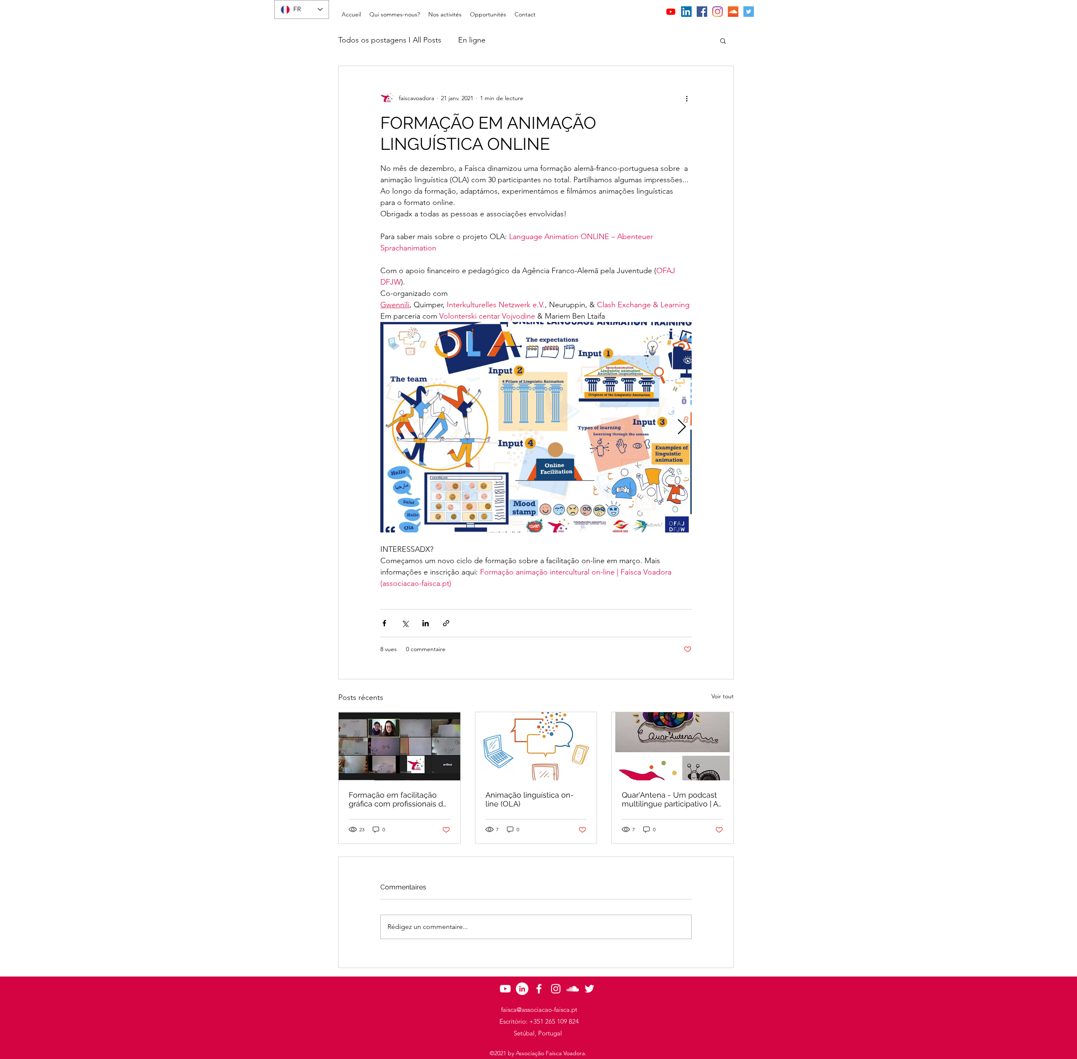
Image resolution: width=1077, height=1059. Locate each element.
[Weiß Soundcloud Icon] (572, 988)
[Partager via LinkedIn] (426, 623)
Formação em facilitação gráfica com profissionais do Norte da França (398, 799)
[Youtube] (671, 11)
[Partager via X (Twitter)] (405, 623)
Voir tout (722, 696)
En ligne (471, 40)
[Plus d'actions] (687, 98)
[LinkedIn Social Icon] (686, 11)
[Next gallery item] (682, 427)
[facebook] (702, 11)
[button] (394, 14)
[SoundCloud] (733, 11)
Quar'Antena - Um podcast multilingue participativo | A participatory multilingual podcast (670, 799)
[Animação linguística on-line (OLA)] (536, 746)
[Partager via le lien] (446, 623)
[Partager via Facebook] (384, 623)
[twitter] (748, 11)
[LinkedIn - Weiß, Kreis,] (522, 988)
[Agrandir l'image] (536, 427)
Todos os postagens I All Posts (389, 40)
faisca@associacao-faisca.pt (539, 1010)
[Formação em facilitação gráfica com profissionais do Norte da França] (399, 746)
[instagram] (717, 11)
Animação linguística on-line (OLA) (529, 799)
